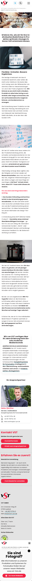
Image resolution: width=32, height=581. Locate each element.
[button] (29, 543)
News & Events (6, 528)
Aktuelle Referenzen (8, 526)
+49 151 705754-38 (10, 419)
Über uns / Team (7, 522)
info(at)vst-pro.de (10, 514)
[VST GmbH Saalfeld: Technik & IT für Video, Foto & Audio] (4, 3)
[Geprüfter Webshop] (16, 538)
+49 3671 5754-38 (9, 416)
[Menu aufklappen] (28, 3)
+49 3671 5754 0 (10, 511)
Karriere (4, 524)
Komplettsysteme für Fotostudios (16, 8)
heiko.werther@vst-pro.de (12, 421)
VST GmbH (4, 8)
